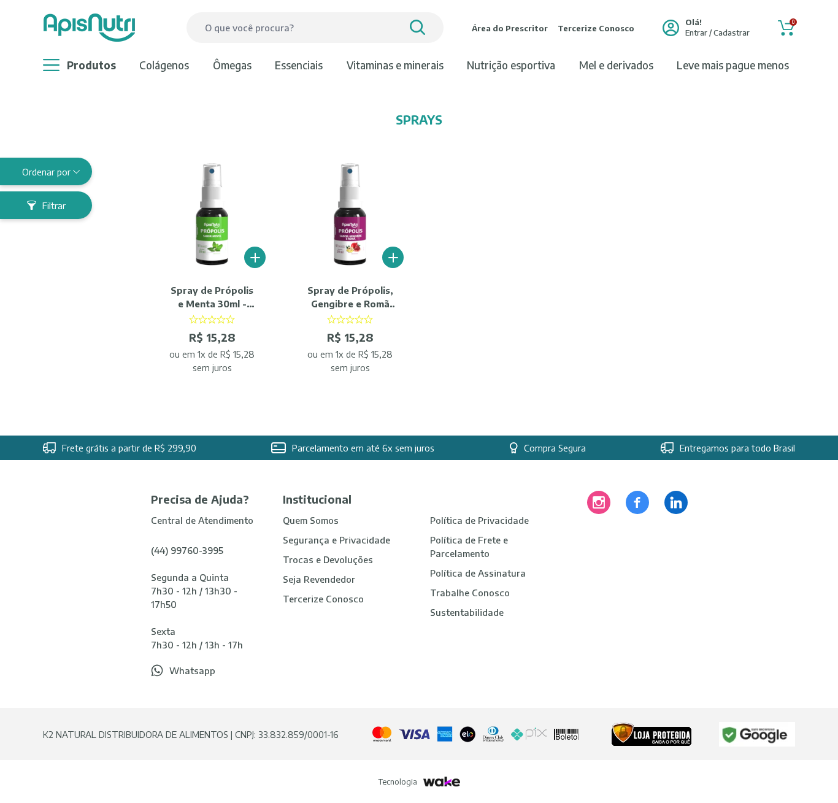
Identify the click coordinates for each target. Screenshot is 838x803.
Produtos (91, 65)
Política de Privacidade (479, 520)
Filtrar (54, 205)
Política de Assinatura (478, 572)
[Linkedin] (676, 502)
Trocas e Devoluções (328, 559)
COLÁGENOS (164, 65)
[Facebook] (637, 502)
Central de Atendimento (202, 520)
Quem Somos (311, 520)
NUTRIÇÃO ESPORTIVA (511, 65)
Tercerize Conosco (596, 28)
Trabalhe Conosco (470, 592)
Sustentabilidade (467, 612)
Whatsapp (192, 670)
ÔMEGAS (232, 65)
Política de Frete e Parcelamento (469, 546)
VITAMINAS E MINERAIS (395, 65)
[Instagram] (598, 502)
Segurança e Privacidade (336, 539)
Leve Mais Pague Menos (733, 65)
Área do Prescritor (510, 28)
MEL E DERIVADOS (616, 65)
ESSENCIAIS (299, 65)
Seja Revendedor (319, 579)
